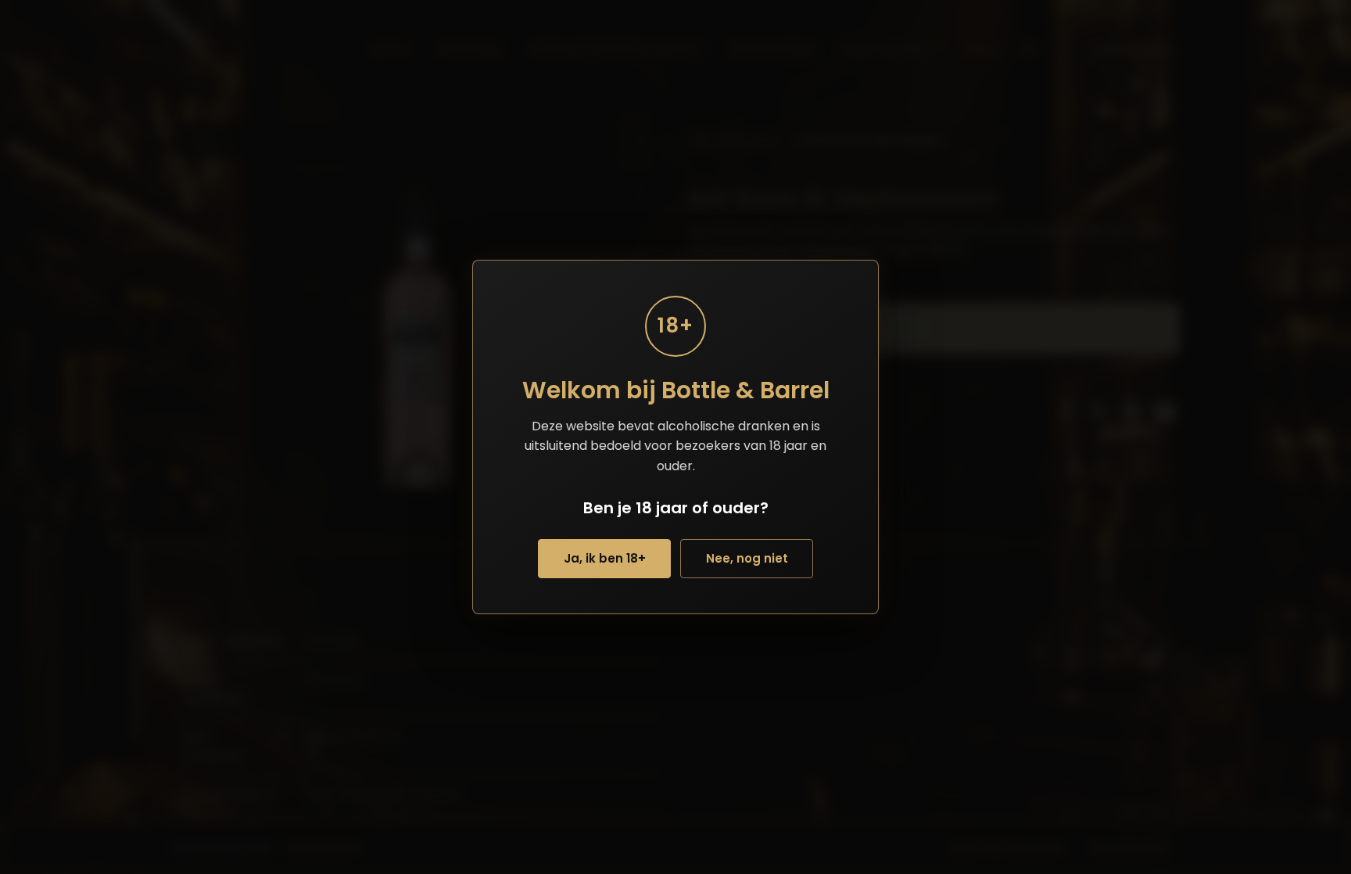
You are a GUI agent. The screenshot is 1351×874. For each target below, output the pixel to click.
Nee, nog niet (747, 558)
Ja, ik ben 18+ (605, 558)
